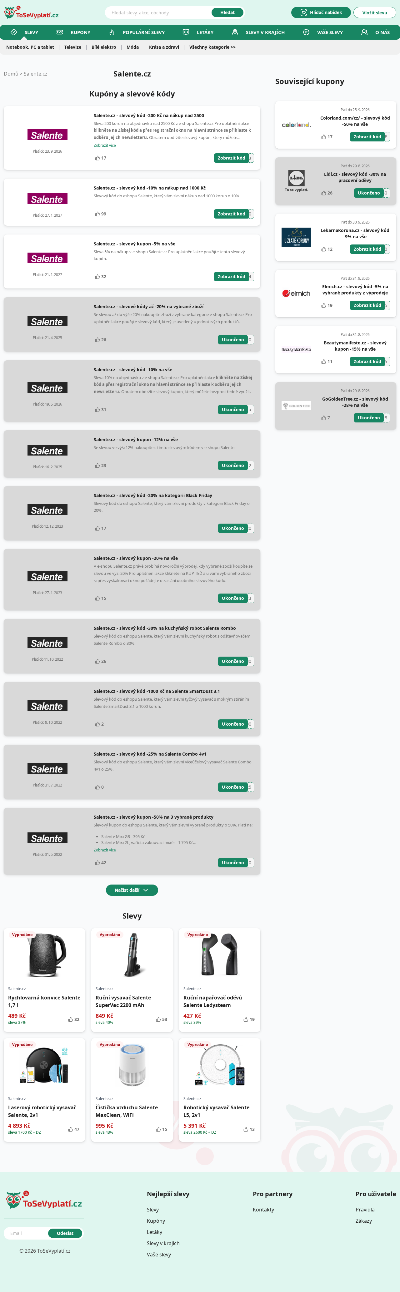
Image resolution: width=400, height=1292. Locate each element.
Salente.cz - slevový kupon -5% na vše (134, 244)
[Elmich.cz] (296, 293)
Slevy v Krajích (265, 32)
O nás (382, 32)
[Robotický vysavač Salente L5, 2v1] (219, 1065)
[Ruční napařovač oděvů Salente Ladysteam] (219, 955)
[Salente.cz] (48, 134)
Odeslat (65, 1233)
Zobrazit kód (231, 158)
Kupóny (156, 1220)
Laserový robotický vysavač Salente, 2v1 (42, 1111)
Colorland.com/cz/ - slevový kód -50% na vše (355, 121)
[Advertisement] (335, 482)
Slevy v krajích (163, 1243)
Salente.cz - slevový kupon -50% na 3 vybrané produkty (153, 817)
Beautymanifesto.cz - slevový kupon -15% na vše (355, 346)
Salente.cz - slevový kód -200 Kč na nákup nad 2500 (149, 115)
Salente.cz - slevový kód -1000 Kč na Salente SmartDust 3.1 (157, 691)
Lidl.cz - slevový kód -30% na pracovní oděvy (355, 177)
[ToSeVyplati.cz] (31, 12)
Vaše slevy (330, 32)
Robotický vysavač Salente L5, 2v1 (216, 1111)
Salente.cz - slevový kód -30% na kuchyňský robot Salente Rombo (165, 628)
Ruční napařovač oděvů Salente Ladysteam (212, 1001)
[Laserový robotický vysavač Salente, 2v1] (44, 1065)
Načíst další (127, 890)
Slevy (31, 32)
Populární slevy (144, 32)
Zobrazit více (105, 145)
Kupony (80, 32)
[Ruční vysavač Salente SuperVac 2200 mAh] (132, 955)
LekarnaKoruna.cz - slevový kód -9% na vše (355, 233)
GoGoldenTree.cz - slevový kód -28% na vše (355, 402)
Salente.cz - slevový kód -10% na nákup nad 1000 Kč (150, 188)
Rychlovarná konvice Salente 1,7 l (44, 1001)
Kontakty (263, 1209)
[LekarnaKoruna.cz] (296, 237)
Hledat (227, 12)
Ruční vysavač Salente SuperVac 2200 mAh (123, 1001)
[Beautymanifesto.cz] (296, 349)
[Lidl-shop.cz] (296, 181)
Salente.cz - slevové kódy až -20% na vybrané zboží (148, 306)
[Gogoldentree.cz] (296, 405)
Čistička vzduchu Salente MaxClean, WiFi (127, 1111)
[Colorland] (296, 124)
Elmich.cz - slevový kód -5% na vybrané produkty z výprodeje (355, 290)
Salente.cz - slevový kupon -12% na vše (136, 439)
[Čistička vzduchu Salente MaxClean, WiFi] (132, 1065)
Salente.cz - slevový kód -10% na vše (133, 369)
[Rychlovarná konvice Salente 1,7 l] (44, 955)
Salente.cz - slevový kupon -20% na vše (136, 558)
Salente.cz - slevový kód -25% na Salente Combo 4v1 (150, 754)
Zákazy (364, 1220)
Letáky (205, 32)
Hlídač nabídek (326, 12)
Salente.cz (36, 73)
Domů (11, 73)
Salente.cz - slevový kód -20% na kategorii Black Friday (153, 495)
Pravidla (365, 1209)
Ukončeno (233, 340)
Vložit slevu (374, 13)
